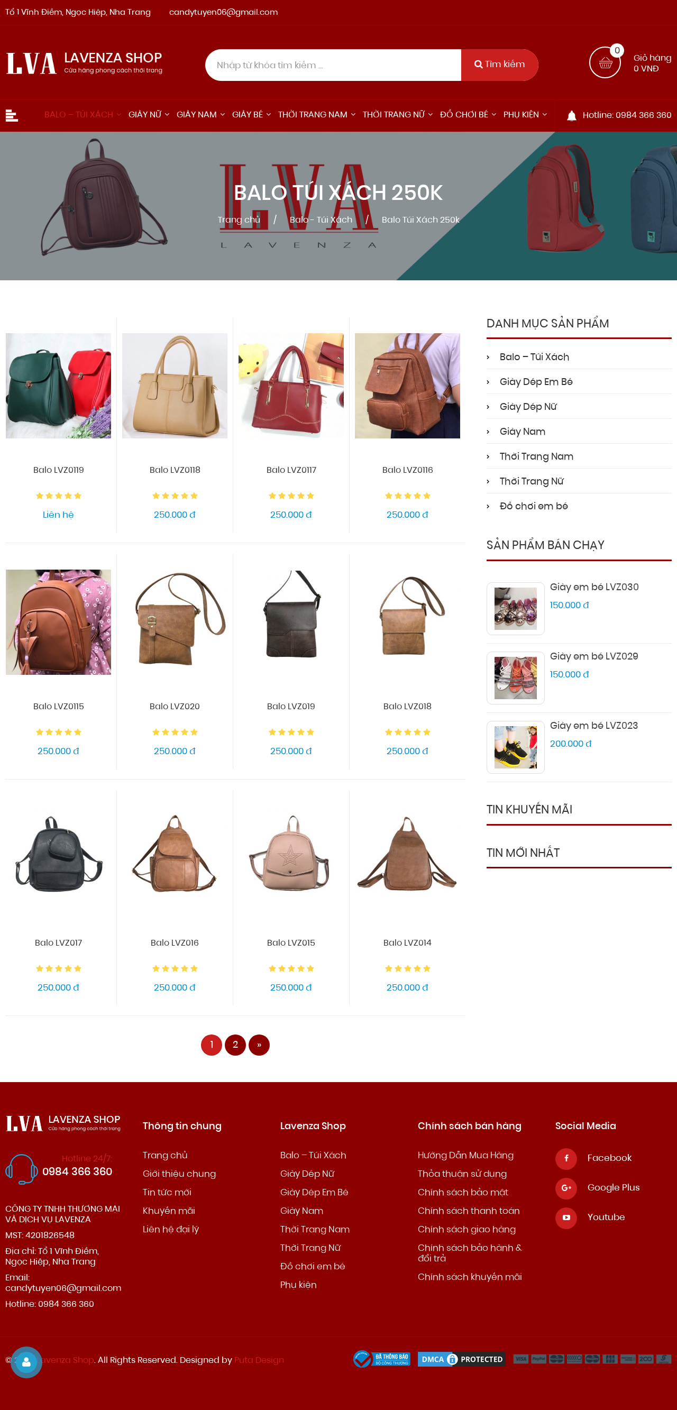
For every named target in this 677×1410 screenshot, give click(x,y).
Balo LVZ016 (175, 943)
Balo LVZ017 (58, 943)
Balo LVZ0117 (291, 470)
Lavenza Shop (65, 1361)
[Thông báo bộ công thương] (384, 1362)
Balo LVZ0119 (58, 470)
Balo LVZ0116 (407, 470)
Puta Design (259, 1361)
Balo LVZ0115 (58, 707)
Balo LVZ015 (291, 943)
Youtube (606, 1217)
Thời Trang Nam (537, 457)
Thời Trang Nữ (531, 482)
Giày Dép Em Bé (536, 383)
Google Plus (614, 1188)
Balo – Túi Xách (535, 358)
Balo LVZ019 (291, 707)
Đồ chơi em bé (534, 507)
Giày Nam (523, 432)
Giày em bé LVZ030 (594, 588)
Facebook (610, 1158)
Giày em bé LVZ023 (594, 726)
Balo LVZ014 (407, 943)
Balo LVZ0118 (175, 470)
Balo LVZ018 (407, 707)
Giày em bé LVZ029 (594, 657)
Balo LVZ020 (175, 707)
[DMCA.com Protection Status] (464, 1362)
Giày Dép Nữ (528, 408)
